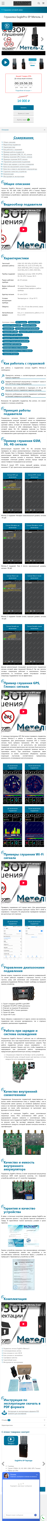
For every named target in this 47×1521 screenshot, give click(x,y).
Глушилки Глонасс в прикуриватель (15, 338)
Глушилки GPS (8, 328)
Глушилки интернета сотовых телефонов (17, 351)
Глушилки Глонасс (29, 325)
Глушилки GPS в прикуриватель (31, 332)
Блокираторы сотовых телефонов (15, 347)
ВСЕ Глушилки (21, 322)
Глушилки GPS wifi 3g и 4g (12, 335)
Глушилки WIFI (34, 322)
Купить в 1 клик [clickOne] (23, 113)
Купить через (21, 120)
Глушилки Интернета (10, 354)
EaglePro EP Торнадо (23, 1460)
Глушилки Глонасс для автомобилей (15, 341)
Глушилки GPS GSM (10, 332)
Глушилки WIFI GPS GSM (12, 344)
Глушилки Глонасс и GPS (11, 325)
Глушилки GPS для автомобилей (27, 328)
